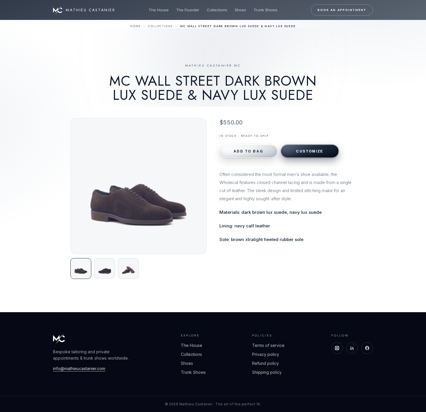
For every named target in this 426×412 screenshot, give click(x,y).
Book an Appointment (342, 10)
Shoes (240, 10)
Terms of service (268, 345)
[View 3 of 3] (128, 268)
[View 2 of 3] (104, 268)
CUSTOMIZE (309, 151)
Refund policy (265, 363)
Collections (217, 10)
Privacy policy (265, 354)
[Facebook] (367, 348)
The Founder (187, 10)
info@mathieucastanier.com (79, 368)
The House (159, 10)
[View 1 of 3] (80, 268)
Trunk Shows (265, 10)
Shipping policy (267, 372)
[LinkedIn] (352, 348)
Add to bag (248, 151)
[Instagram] (337, 348)
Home (135, 26)
